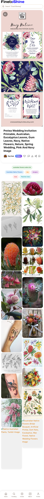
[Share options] (19, 183)
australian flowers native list (22, 167)
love (15, 177)
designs (35, 172)
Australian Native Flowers (14, 172)
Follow (18, 156)
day (27, 172)
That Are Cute (25, 177)
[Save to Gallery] (19, 187)
